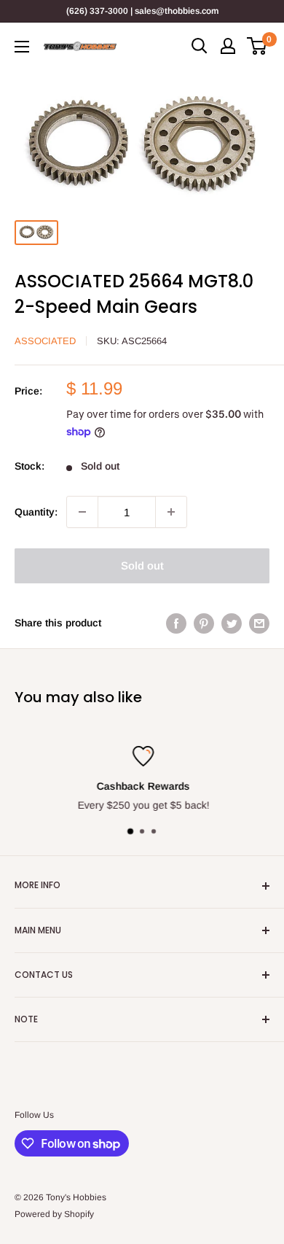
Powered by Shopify (54, 1214)
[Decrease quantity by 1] (82, 512)
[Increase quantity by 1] (171, 512)
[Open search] (200, 46)
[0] (257, 46)
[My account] (228, 46)
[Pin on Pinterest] (204, 623)
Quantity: (36, 512)
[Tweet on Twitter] (231, 623)
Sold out (142, 565)
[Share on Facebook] (176, 623)
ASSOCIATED (45, 340)
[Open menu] (22, 47)
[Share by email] (259, 623)
